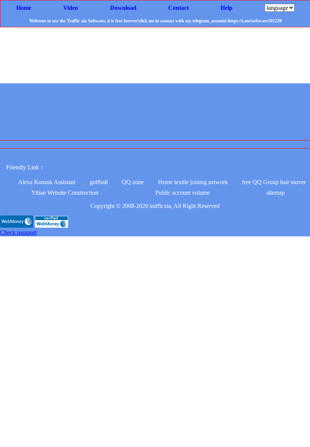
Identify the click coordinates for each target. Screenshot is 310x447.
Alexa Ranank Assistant (46, 182)
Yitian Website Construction (64, 192)
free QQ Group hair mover (274, 182)
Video (70, 8)
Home (23, 8)
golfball (99, 182)
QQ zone (133, 182)
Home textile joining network (193, 182)
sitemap (276, 192)
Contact (178, 8)
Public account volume (182, 192)
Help (226, 8)
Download (123, 8)
